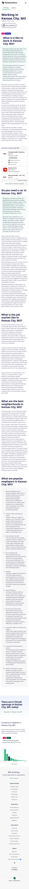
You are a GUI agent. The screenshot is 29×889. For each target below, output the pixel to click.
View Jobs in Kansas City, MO (12, 712)
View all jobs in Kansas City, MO (14, 184)
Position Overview (14, 838)
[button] (26, 3)
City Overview (14, 830)
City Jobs (14, 812)
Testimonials (14, 794)
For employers (14, 789)
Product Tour (14, 797)
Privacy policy (14, 856)
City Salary (14, 833)
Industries (14, 815)
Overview (6, 8)
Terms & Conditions (14, 854)
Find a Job (14, 828)
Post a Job (14, 791)
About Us (14, 851)
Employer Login (14, 786)
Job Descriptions (14, 810)
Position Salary (14, 841)
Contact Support (14, 778)
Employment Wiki (14, 817)
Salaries (13, 8)
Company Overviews (14, 843)
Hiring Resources (14, 807)
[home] (9, 3)
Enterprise (14, 799)
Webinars (14, 820)
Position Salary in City (14, 836)
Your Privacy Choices (13, 859)
